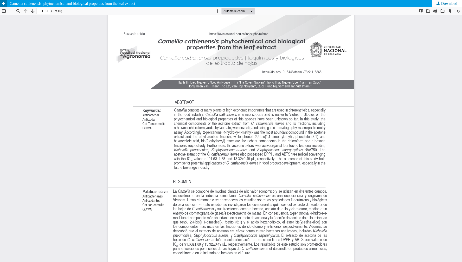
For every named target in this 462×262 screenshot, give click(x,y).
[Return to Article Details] (3, 3)
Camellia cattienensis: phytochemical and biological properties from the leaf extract (72, 3)
